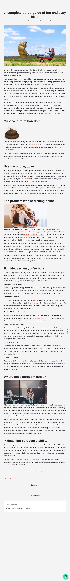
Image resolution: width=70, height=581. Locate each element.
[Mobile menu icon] (3, 3)
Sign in (57, 3)
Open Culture (41, 318)
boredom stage (26, 179)
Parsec (6, 288)
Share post (47, 21)
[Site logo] (13, 3)
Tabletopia (24, 333)
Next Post (62, 479)
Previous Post (9, 479)
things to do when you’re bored (33, 234)
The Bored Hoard (26, 193)
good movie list (32, 144)
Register (62, 3)
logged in (16, 508)
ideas (23, 21)
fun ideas (29, 471)
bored (11, 91)
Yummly (35, 300)
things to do (39, 471)
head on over (31, 364)
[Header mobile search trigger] (67, 3)
